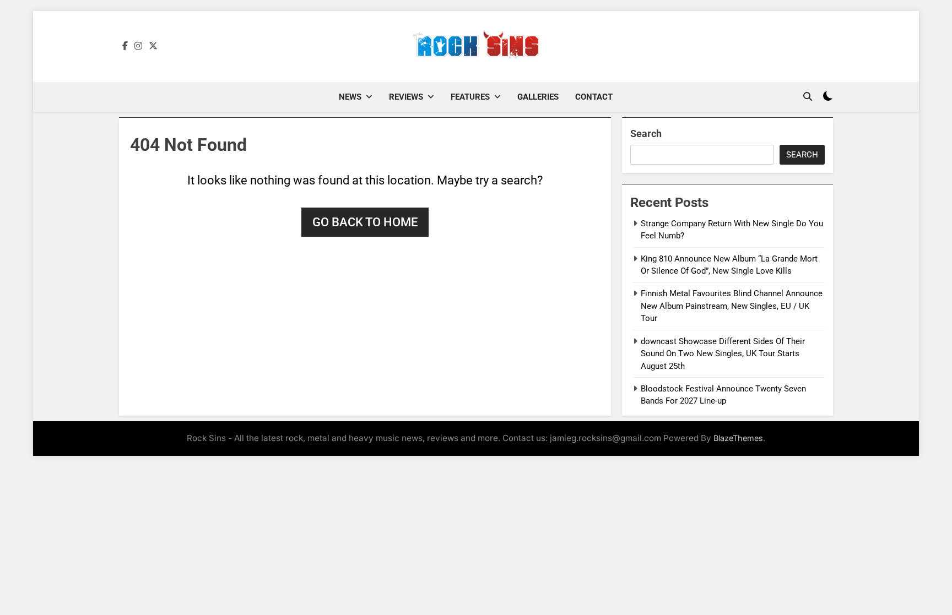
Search (646, 133)
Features (470, 97)
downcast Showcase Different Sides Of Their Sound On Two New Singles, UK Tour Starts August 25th (723, 353)
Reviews (406, 97)
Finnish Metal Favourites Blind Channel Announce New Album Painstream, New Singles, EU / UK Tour (732, 306)
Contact (594, 97)
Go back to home (365, 222)
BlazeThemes (738, 438)
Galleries (538, 97)
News (350, 97)
